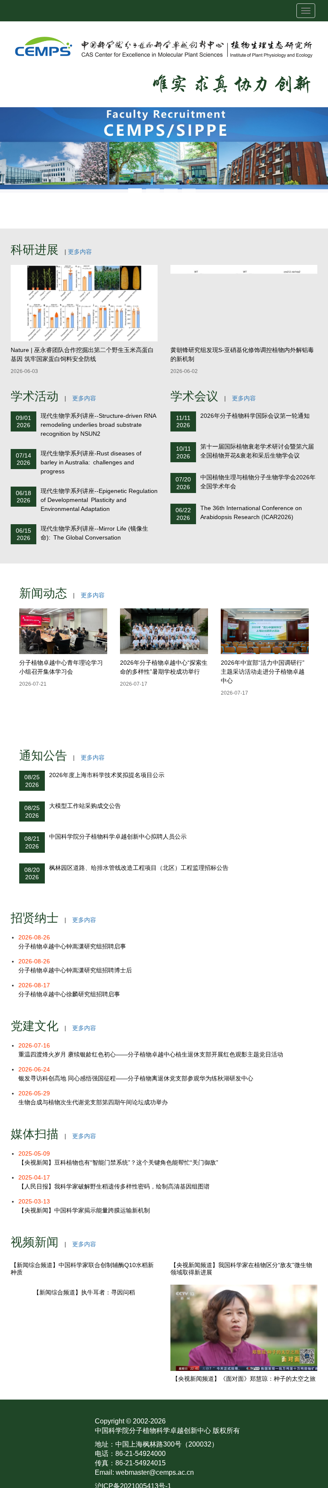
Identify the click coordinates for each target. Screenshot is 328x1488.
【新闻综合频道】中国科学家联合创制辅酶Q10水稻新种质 (82, 1355)
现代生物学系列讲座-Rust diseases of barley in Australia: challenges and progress (91, 462)
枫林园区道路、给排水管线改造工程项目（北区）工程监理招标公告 (138, 867)
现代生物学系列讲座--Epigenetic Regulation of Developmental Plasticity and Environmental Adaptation (99, 499)
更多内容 (80, 251)
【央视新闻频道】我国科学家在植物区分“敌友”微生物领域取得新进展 (241, 1355)
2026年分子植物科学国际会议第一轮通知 (255, 415)
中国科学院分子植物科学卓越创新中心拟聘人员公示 (118, 836)
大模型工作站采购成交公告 (85, 805)
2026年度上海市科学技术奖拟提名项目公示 (106, 775)
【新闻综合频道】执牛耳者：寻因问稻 (84, 1378)
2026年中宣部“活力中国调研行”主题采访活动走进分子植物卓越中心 (263, 671)
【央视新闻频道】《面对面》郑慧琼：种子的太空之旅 (244, 1465)
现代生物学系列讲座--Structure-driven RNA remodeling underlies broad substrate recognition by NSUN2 (98, 424)
